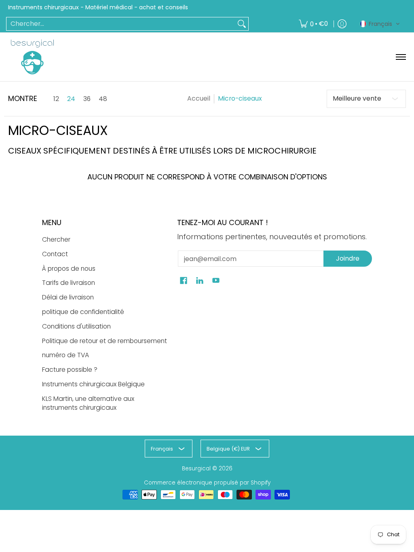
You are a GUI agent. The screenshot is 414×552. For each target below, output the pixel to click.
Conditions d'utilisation (76, 326)
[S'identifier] (342, 24)
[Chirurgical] (32, 57)
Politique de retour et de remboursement (104, 341)
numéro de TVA (65, 355)
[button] (380, 23)
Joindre (347, 258)
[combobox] (120, 24)
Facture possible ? (69, 369)
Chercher (56, 239)
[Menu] (400, 57)
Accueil (198, 98)
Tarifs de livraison (68, 282)
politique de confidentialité (83, 311)
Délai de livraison (68, 297)
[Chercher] (241, 24)
